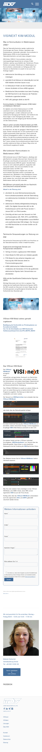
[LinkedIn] (7, 709)
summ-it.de (5, 745)
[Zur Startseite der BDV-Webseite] (12, 703)
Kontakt (5, 733)
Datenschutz (7, 739)
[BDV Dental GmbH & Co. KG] (17, 4)
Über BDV (6, 727)
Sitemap (5, 742)
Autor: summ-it (5, 593)
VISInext (5, 717)
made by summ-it (7, 711)
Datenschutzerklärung (30, 576)
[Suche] (31, 4)
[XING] (10, 709)
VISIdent (5, 720)
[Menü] (36, 4)
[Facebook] (4, 709)
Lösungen (6, 723)
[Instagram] (12, 709)
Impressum (6, 736)
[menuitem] (31, 4)
